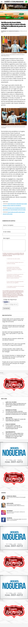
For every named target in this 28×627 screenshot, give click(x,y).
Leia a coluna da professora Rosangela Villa (16, 498)
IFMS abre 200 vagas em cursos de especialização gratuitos (15, 419)
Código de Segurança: (10, 299)
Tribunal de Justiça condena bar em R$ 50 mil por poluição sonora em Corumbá (16, 405)
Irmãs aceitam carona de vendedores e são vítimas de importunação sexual (14, 427)
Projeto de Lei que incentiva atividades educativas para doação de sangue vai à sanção (14, 363)
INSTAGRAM (10, 510)
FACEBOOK (9, 518)
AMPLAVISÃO (10, 503)
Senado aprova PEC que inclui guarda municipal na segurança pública (13, 344)
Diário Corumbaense (14, 1)
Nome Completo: (8, 225)
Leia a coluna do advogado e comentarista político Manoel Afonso (15, 505)
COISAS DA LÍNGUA (11, 496)
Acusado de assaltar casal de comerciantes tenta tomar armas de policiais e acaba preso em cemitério (16, 412)
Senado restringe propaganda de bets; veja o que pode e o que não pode (12, 333)
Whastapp (26, 1)
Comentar (6, 308)
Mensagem (6, 238)
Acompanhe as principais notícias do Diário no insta (16, 512)
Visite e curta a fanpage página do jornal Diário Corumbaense (16, 520)
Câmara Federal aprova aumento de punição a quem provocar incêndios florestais (13, 327)
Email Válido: (7, 232)
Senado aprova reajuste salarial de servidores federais (12, 339)
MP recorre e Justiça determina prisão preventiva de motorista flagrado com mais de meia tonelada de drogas (14, 435)
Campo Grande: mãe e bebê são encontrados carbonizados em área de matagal (13, 350)
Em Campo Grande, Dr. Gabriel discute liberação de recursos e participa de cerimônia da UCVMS (13, 357)
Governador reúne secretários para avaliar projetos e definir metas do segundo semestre (13, 320)
